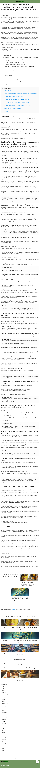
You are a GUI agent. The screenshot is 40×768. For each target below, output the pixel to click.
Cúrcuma (3, 712)
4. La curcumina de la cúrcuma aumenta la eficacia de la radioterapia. (18, 97)
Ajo (2, 688)
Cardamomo (4, 703)
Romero (3, 743)
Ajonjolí (3, 690)
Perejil (3, 734)
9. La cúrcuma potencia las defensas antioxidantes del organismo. (18, 105)
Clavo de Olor (4, 708)
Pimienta (3, 737)
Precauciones (6, 109)
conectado (13, 609)
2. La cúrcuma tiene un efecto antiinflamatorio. (14, 95)
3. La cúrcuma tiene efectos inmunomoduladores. (15, 96)
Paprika (3, 732)
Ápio (2, 696)
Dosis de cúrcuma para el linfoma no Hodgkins (12, 108)
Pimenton (3, 735)
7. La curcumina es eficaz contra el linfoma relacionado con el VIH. (17, 102)
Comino (3, 710)
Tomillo (3, 750)
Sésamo (3, 748)
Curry (2, 714)
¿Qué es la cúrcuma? (7, 90)
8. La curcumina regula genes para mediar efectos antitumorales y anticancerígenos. (21, 103)
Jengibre (3, 719)
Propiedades (4, 739)
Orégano (3, 730)
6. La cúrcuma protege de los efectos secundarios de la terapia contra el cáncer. (20, 100)
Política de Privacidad (5, 765)
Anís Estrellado (4, 694)
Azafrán (3, 697)
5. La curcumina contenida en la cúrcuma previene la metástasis (17, 99)
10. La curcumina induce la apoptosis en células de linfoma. (16, 106)
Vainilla (3, 752)
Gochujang (4, 717)
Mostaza (3, 726)
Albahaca (3, 692)
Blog (2, 699)
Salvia (3, 746)
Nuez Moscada (4, 728)
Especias (3, 715)
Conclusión (6, 111)
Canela (3, 701)
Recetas (3, 741)
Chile (2, 705)
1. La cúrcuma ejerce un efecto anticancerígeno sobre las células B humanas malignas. (21, 93)
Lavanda (3, 723)
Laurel (3, 721)
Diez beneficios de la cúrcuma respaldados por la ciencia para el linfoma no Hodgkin (19, 92)
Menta (3, 725)
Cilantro (3, 706)
